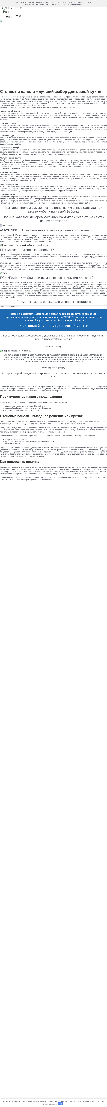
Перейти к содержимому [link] (11, 8)
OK (60, 1104)
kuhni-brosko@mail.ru (72, 4)
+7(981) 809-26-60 (83, 2)
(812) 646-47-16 (64, 2)
